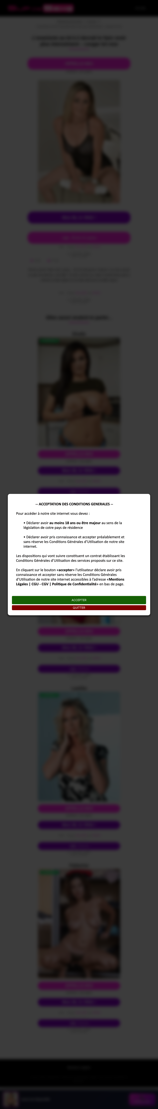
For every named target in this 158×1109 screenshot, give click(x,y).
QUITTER (79, 607)
